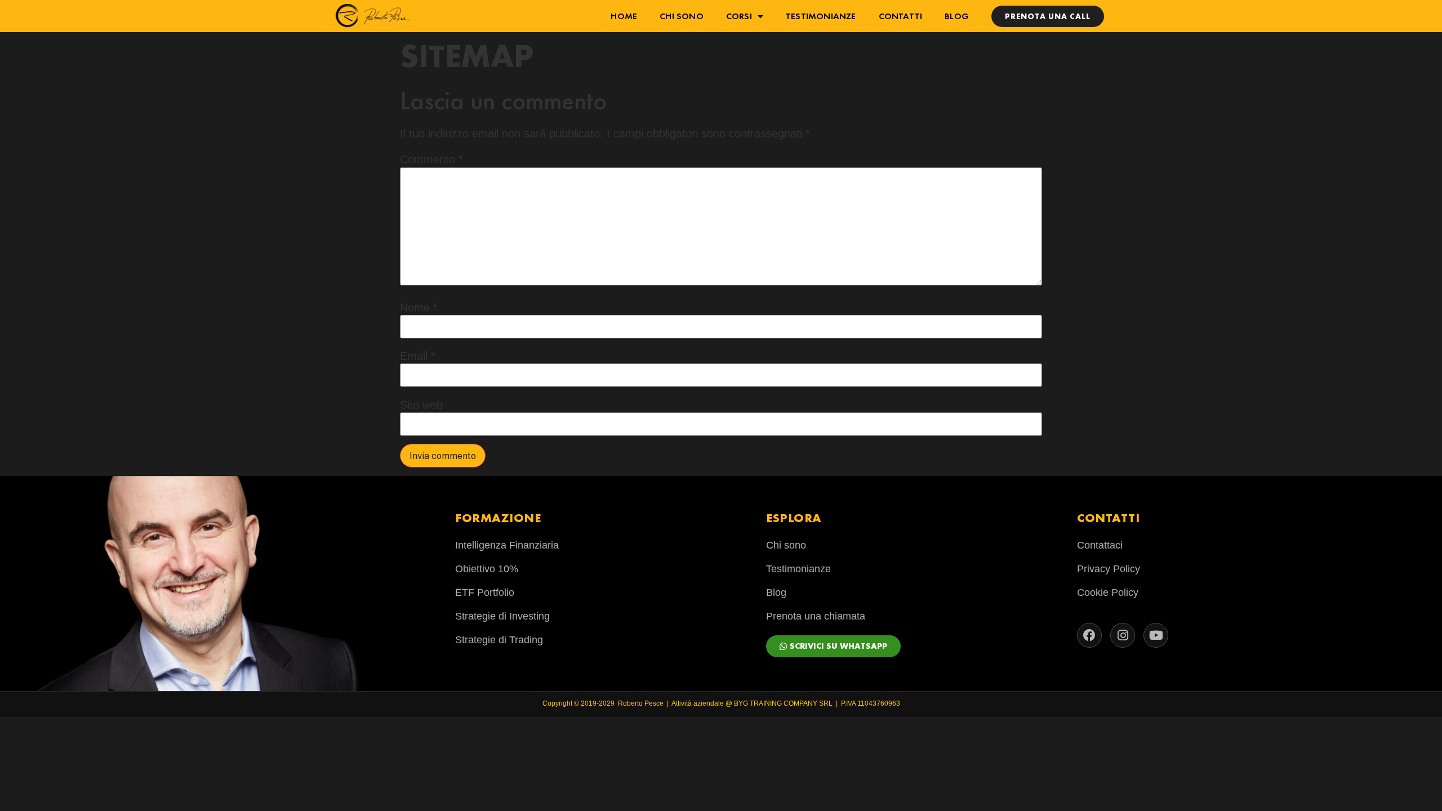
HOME (624, 16)
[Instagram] (1122, 635)
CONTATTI (901, 16)
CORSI (739, 16)
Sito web (421, 405)
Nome (419, 307)
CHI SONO (682, 16)
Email (417, 356)
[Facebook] (1089, 635)
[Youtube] (1155, 635)
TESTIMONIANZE (821, 16)
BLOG (957, 16)
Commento (431, 159)
